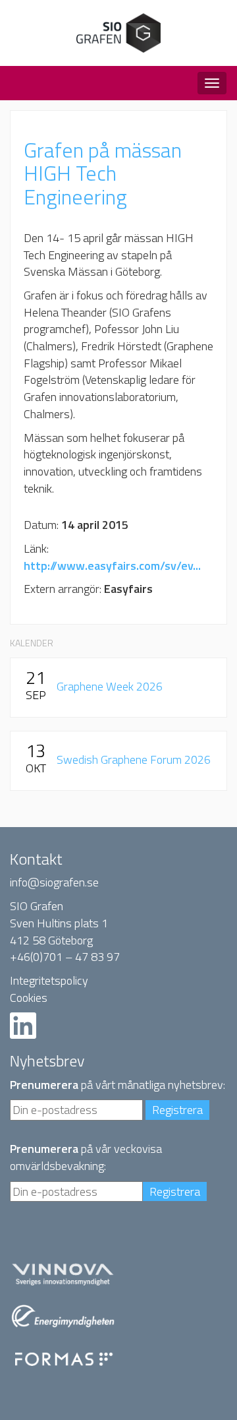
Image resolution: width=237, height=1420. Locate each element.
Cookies (28, 997)
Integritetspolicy (49, 980)
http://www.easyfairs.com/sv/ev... (112, 565)
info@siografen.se (54, 882)
